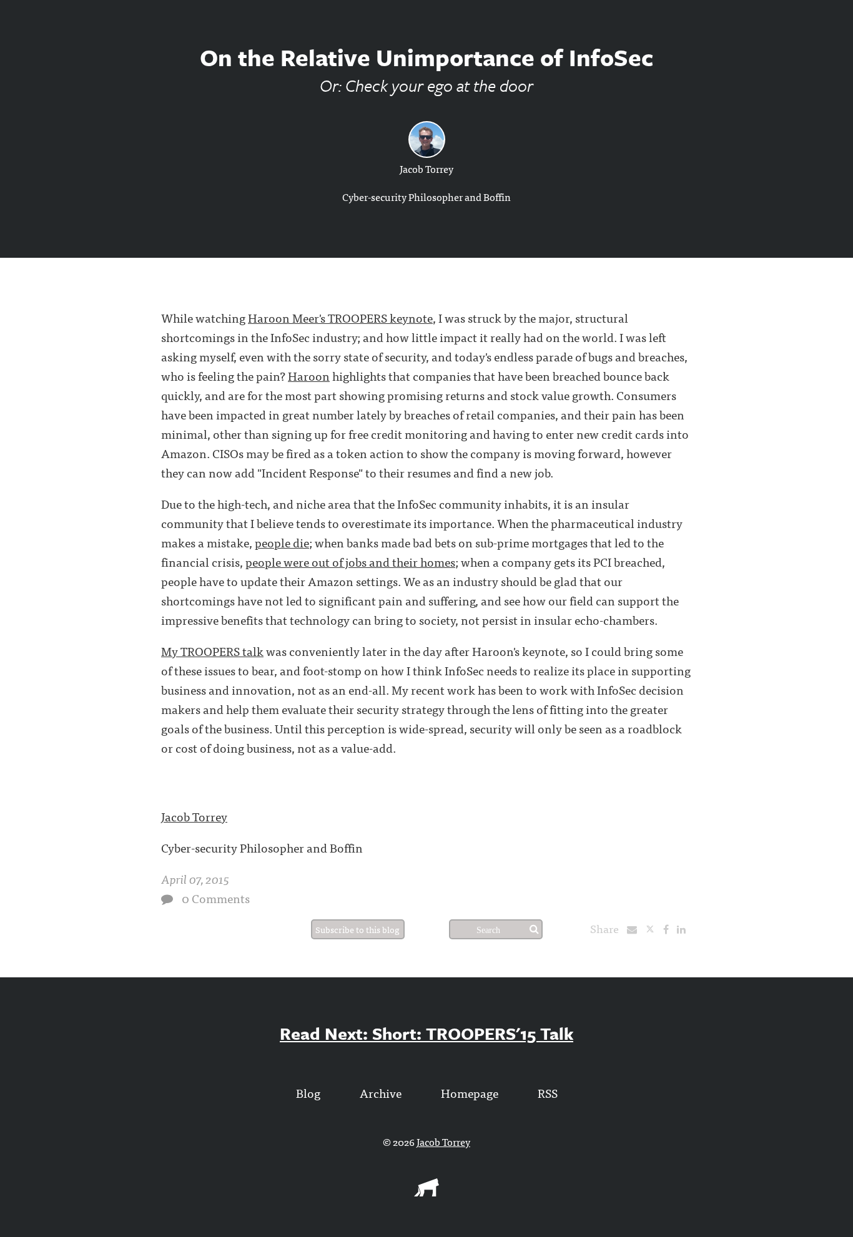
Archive (381, 1092)
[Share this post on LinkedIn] (684, 929)
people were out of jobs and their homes (350, 561)
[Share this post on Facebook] (669, 929)
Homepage (469, 1092)
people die (282, 542)
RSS (548, 1092)
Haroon (309, 375)
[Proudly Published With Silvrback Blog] (426, 1192)
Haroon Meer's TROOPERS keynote (340, 317)
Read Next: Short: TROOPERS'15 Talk (426, 1033)
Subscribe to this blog (357, 929)
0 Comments (216, 897)
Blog (308, 1092)
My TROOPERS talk (212, 650)
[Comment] (167, 899)
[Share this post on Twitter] (654, 929)
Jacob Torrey (426, 168)
